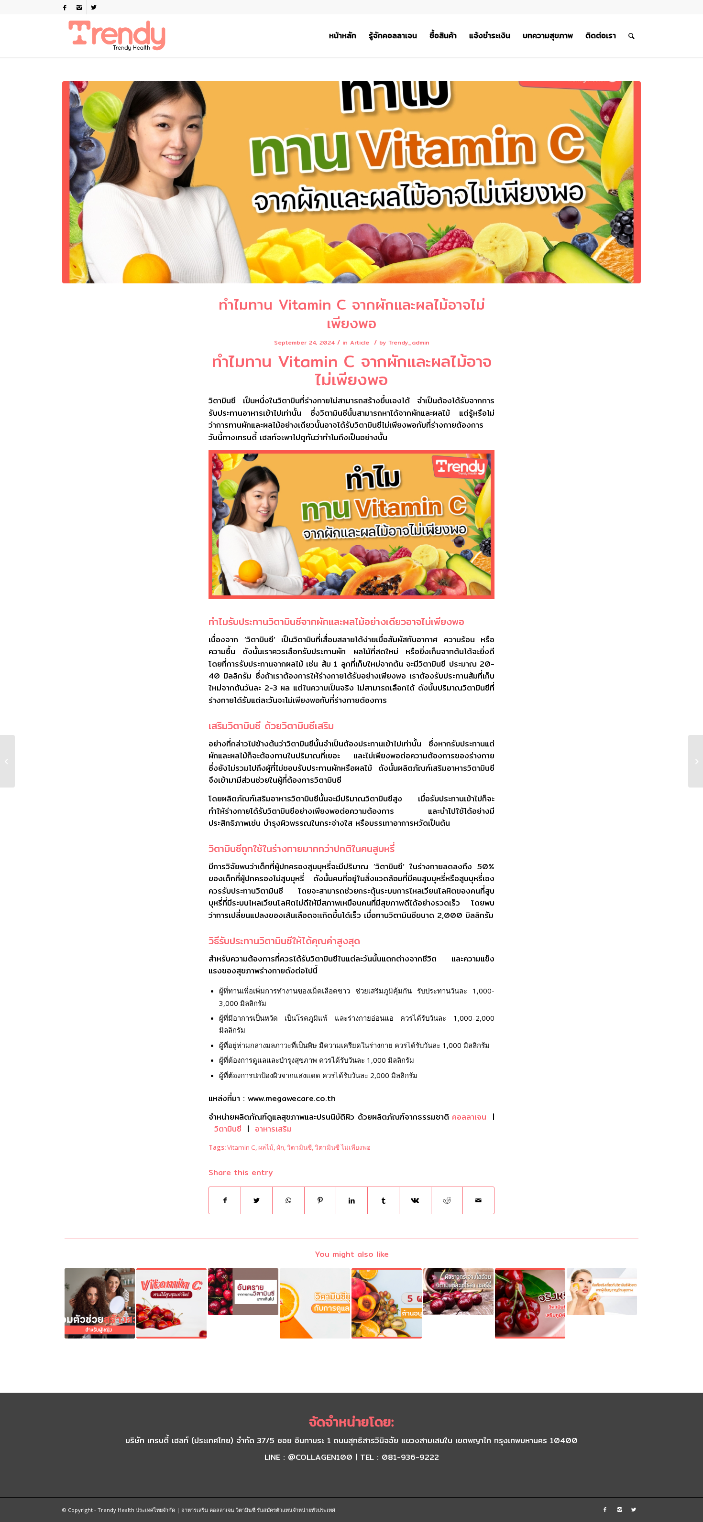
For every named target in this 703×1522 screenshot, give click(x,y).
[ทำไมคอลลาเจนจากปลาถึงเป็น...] (695, 761)
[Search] (631, 35)
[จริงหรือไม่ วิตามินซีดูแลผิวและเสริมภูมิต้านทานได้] (530, 1303)
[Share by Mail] (478, 1200)
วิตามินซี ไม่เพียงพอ (343, 1147)
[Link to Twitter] (94, 7)
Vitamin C (241, 1147)
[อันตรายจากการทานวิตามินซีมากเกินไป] (243, 1291)
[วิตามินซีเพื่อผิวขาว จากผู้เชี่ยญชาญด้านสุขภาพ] (602, 1291)
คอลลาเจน (469, 1117)
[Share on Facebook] (225, 1200)
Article (359, 342)
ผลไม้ (266, 1147)
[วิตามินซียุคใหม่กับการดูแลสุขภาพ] (315, 1303)
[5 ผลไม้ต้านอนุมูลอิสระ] (387, 1303)
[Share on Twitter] (256, 1200)
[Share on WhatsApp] (288, 1200)
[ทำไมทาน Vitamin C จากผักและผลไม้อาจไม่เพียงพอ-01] (351, 182)
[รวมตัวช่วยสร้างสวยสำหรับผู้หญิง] (100, 1303)
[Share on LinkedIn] (351, 1200)
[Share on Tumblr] (383, 1200)
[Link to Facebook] (65, 7)
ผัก (280, 1147)
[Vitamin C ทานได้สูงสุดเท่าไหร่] (171, 1303)
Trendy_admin (408, 342)
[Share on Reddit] (446, 1200)
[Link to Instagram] (79, 7)
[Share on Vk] (414, 1200)
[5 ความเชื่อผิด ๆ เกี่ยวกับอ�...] (7, 761)
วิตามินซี (228, 1129)
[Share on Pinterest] (320, 1200)
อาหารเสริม (273, 1129)
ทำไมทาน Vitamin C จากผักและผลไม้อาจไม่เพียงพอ (352, 314)
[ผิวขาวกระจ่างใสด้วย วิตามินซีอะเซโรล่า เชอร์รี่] (458, 1291)
